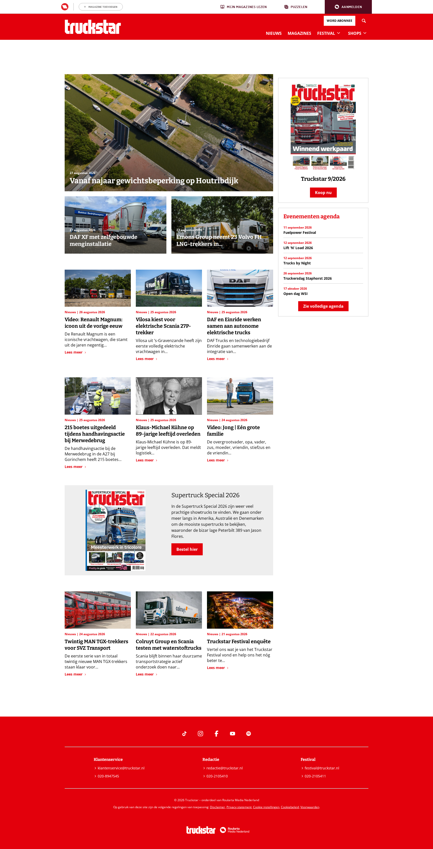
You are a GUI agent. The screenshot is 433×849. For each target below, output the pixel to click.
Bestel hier (187, 549)
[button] (348, 7)
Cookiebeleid (290, 807)
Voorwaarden (309, 807)
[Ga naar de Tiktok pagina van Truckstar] (184, 734)
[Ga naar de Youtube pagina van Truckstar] (233, 734)
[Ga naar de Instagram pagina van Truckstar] (200, 734)
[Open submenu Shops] (364, 33)
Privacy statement (239, 807)
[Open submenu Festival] (338, 33)
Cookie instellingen (266, 807)
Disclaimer (217, 807)
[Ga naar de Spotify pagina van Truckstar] (249, 734)
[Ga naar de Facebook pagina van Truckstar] (216, 734)
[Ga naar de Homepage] (93, 27)
